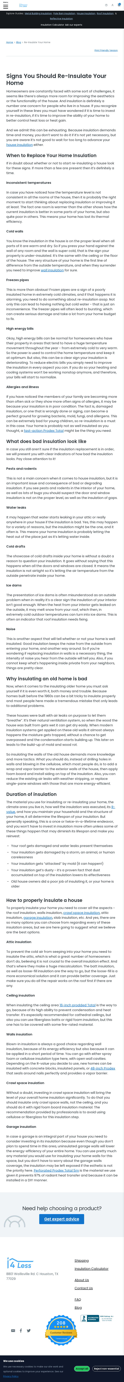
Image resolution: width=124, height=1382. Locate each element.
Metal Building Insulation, (38, 13)
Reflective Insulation (61, 18)
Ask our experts (73, 24)
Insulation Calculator (52, 24)
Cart (119, 4)
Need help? (106, 5)
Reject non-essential (106, 1368)
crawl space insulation (81, 912)
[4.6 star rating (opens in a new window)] (61, 1326)
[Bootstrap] (23, 5)
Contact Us (84, 1288)
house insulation (19, 144)
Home (9, 42)
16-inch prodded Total (78, 1005)
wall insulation (52, 270)
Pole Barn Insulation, (64, 13)
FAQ (78, 1299)
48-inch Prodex (102, 1068)
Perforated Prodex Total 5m (56, 1170)
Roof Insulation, (105, 13)
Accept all (82, 1368)
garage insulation (37, 917)
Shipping (82, 1260)
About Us (82, 1280)
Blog (18, 42)
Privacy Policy (10, 1376)
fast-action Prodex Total (44, 430)
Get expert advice (61, 1219)
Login (112, 5)
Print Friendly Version (106, 50)
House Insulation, (86, 13)
